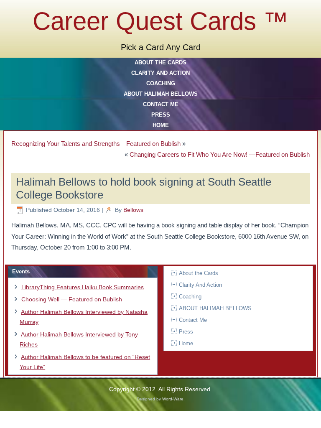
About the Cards (160, 62)
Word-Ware (172, 399)
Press (160, 115)
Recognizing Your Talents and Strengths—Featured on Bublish (96, 143)
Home (161, 125)
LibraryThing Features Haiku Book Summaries (82, 287)
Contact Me (160, 104)
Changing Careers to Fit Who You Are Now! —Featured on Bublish (220, 154)
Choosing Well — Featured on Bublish (71, 299)
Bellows (133, 209)
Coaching (160, 83)
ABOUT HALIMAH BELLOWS (161, 94)
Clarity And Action (160, 73)
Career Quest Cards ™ (160, 21)
